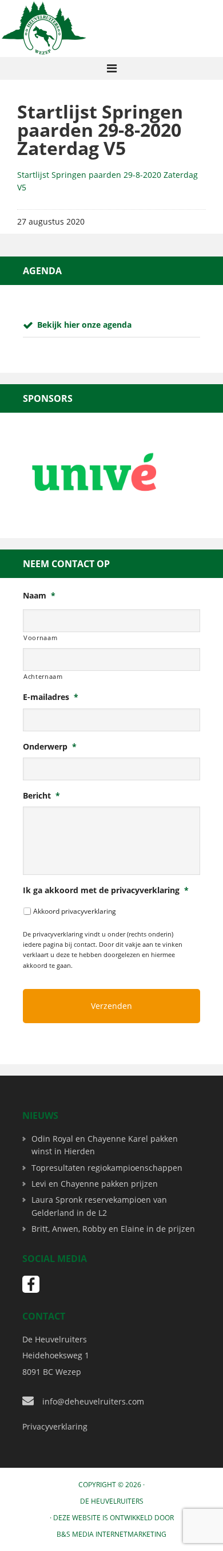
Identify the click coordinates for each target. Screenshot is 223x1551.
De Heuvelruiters (112, 1501)
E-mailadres (50, 697)
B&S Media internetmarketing (111, 1534)
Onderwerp (50, 747)
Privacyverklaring (54, 1426)
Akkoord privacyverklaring (74, 911)
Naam (39, 596)
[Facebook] (30, 1284)
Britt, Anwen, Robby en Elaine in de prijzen (113, 1228)
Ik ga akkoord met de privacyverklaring (106, 890)
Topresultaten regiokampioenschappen (106, 1167)
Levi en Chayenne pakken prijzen (94, 1183)
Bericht (41, 796)
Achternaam (43, 676)
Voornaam (40, 637)
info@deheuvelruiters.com (93, 1401)
